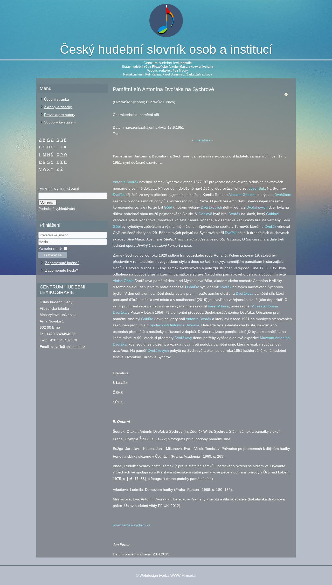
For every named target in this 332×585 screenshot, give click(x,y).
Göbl (168, 207)
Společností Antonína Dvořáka (174, 325)
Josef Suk (257, 188)
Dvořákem (282, 194)
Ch (53, 147)
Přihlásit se (53, 255)
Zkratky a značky (58, 107)
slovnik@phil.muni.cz (68, 347)
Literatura (202, 140)
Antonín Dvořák (125, 182)
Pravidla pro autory (59, 115)
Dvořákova (244, 293)
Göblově (205, 214)
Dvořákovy (183, 338)
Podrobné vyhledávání (56, 209)
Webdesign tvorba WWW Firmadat (168, 575)
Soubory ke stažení (60, 122)
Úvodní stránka (56, 99)
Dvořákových (211, 207)
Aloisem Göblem (242, 194)
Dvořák (119, 194)
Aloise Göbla (123, 281)
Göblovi (272, 214)
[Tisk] (286, 95)
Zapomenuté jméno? (62, 263)
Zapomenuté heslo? (61, 270)
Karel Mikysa (218, 306)
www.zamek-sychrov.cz (132, 525)
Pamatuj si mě (50, 248)
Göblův (193, 287)
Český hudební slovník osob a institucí (166, 49)
